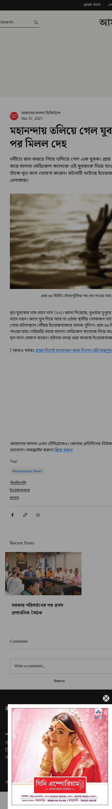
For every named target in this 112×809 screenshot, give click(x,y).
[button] (106, 698)
